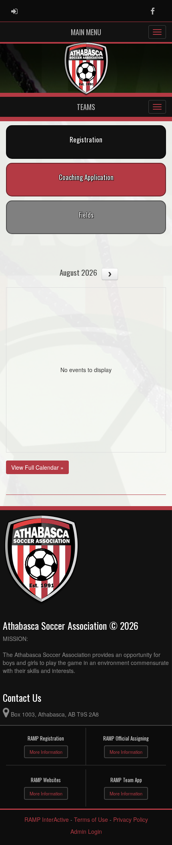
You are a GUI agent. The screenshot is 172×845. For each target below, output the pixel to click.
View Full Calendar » (37, 467)
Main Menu (86, 32)
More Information (46, 752)
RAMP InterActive (46, 819)
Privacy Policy (130, 819)
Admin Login (86, 831)
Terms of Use (91, 819)
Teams (86, 107)
